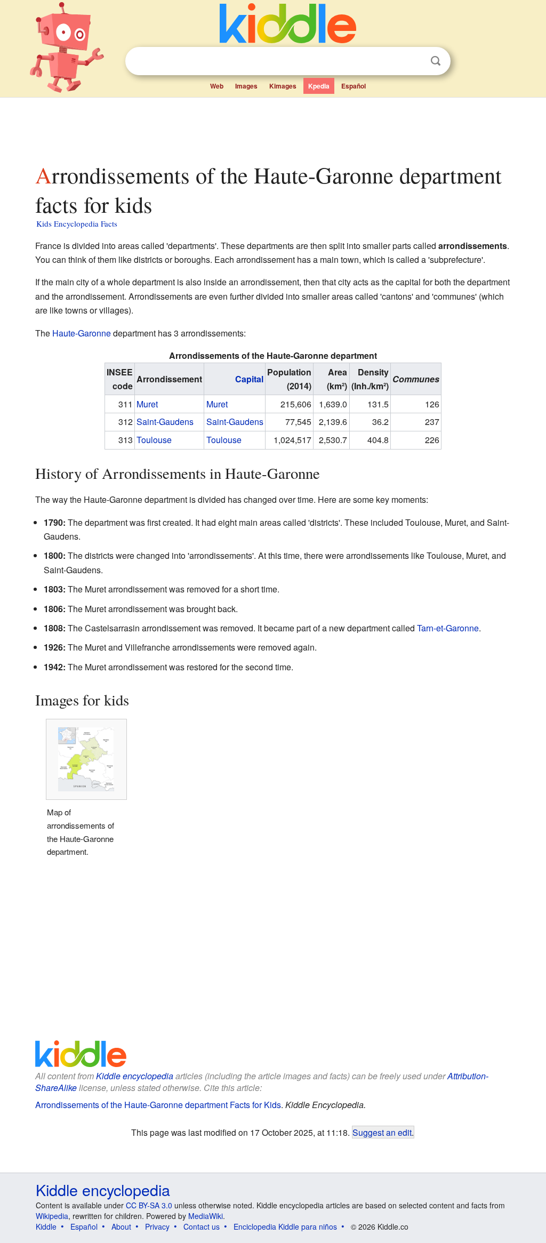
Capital (249, 379)
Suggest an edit (382, 1132)
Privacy (157, 1226)
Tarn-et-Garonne (448, 628)
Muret (147, 404)
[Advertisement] (272, 127)
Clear (414, 61)
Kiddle (46, 1226)
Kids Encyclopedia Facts (76, 223)
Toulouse (154, 440)
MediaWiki (205, 1215)
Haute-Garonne (81, 333)
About (121, 1226)
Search (435, 61)
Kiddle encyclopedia (134, 1076)
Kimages (282, 86)
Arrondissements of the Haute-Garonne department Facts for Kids (158, 1104)
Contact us (201, 1226)
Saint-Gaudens (165, 421)
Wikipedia (52, 1215)
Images (246, 86)
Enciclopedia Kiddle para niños (285, 1226)
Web (216, 86)
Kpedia (319, 86)
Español (353, 86)
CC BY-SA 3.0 (149, 1205)
